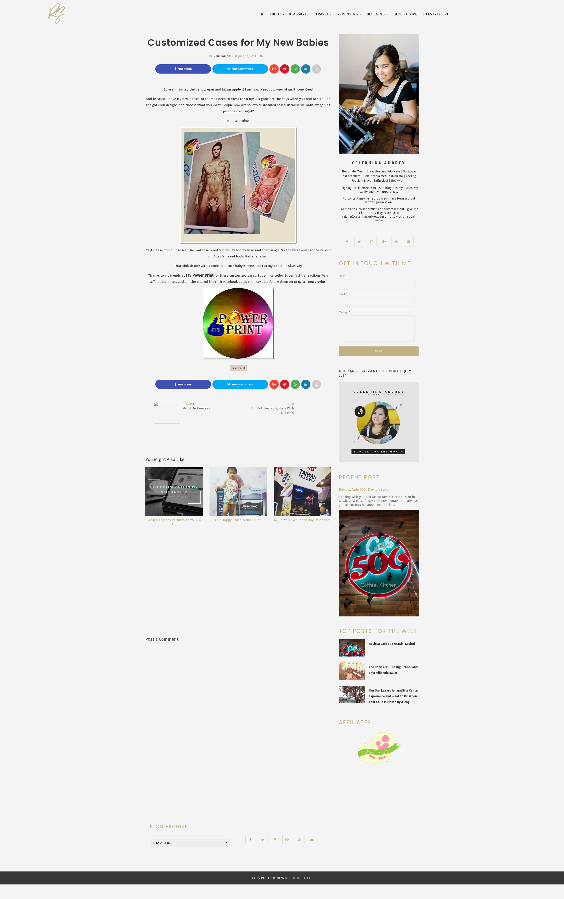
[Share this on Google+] (274, 69)
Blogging (376, 14)
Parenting (347, 14)
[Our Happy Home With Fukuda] (238, 491)
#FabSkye (298, 14)
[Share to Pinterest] (316, 69)
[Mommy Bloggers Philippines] (378, 764)
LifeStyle (432, 14)
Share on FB (184, 69)
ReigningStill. (298, 878)
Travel (322, 14)
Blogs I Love (405, 14)
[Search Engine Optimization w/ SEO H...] (174, 491)
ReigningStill (222, 56)
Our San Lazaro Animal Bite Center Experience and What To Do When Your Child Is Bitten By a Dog (394, 696)
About (275, 14)
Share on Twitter (242, 69)
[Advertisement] (239, 572)
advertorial (238, 368)
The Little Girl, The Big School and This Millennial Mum (393, 670)
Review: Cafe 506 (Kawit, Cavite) (364, 489)
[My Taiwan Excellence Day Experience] (302, 491)
